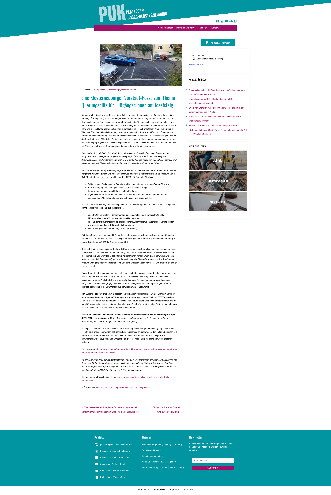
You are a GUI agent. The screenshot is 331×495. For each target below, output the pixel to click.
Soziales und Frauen (151, 450)
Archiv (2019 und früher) (173, 467)
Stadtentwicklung (128, 90)
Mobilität (103, 90)
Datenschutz (187, 489)
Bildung (178, 444)
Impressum (175, 489)
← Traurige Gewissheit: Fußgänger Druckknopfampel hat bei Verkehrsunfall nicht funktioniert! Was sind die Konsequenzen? (110, 408)
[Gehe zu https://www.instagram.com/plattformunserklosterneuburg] (221, 21)
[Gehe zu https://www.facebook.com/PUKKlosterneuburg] (217, 21)
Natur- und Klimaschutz (152, 462)
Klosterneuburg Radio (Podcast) (156, 444)
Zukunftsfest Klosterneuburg (210, 58)
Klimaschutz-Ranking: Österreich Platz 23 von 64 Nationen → (167, 408)
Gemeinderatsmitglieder (153, 456)
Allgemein (171, 462)
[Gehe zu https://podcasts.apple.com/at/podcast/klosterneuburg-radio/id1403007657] (235, 21)
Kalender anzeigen (196, 64)
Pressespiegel (114, 90)
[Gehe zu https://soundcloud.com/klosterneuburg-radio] (230, 21)
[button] (194, 27)
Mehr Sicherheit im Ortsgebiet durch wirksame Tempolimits (123, 387)
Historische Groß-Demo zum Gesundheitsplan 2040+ (213, 125)
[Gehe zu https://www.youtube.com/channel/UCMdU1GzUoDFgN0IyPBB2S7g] (226, 21)
